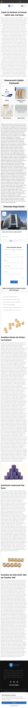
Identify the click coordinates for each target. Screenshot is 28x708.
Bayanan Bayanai (7, 93)
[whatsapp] (17, 682)
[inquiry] (26, 348)
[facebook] (11, 682)
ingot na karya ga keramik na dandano (12, 302)
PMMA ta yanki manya (21, 101)
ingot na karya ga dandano (9, 304)
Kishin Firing (21, 118)
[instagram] (14, 682)
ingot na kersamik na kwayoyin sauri (11, 299)
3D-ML (7, 100)
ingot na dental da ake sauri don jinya (11, 310)
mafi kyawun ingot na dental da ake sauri (12, 307)
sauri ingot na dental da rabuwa (10, 296)
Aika (14, 282)
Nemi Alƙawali (7, 118)
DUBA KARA (5, 236)
